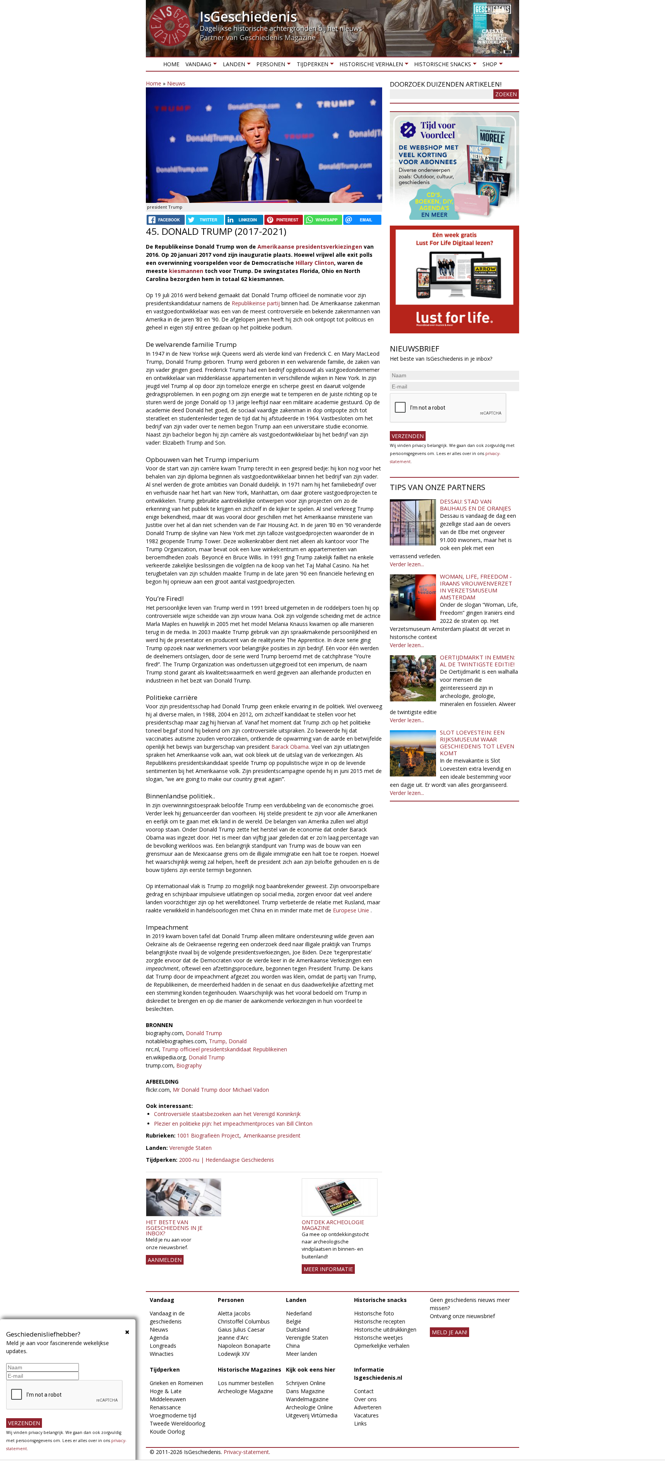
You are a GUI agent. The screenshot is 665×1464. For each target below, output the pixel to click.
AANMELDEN (165, 1259)
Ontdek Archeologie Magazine (333, 1224)
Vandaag (196, 65)
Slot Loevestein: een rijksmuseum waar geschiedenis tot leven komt (477, 742)
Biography (189, 1065)
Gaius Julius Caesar (241, 1329)
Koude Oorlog (167, 1431)
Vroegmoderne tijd (173, 1415)
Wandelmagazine (307, 1399)
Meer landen (301, 1353)
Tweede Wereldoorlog (177, 1423)
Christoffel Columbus (244, 1321)
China (293, 1345)
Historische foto (374, 1313)
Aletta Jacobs (234, 1313)
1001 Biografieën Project (208, 1135)
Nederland (299, 1313)
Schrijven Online (306, 1383)
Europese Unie (351, 910)
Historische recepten (379, 1321)
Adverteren (367, 1407)
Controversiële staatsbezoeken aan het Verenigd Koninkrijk (227, 1114)
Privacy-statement (246, 1452)
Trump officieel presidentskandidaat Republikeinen (224, 1049)
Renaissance (165, 1407)
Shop (488, 65)
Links (360, 1423)
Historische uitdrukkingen (385, 1329)
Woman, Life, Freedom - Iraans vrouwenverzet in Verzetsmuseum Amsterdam (476, 586)
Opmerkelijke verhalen (381, 1345)
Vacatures (366, 1415)
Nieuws (176, 83)
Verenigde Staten (190, 1147)
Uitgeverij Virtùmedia (312, 1415)
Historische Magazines (249, 1369)
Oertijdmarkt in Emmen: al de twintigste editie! (477, 660)
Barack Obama (290, 746)
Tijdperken (310, 65)
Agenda (159, 1337)
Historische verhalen (369, 65)
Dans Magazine (305, 1391)
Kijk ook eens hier (310, 1369)
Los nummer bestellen (246, 1383)
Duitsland (297, 1329)
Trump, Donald (228, 1041)
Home (171, 64)
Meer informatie (328, 1269)
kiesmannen (187, 270)
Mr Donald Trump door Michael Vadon (220, 1089)
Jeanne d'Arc (233, 1337)
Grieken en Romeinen (176, 1383)
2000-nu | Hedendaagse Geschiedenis (226, 1159)
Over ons (365, 1399)
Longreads (163, 1345)
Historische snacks (441, 65)
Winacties (162, 1353)
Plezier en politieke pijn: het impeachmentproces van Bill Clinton (233, 1123)
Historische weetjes (378, 1337)
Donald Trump (204, 1033)
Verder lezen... (407, 564)
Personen (269, 65)
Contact (364, 1391)
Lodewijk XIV (233, 1353)
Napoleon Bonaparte (244, 1345)
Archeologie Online (309, 1407)
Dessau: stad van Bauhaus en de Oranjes (475, 504)
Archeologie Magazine (245, 1391)
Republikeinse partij (256, 303)
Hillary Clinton (315, 262)
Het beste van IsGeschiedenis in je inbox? (174, 1227)
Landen (232, 65)
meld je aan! (449, 1332)
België (293, 1321)
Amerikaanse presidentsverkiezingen (309, 246)
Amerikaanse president (272, 1135)
